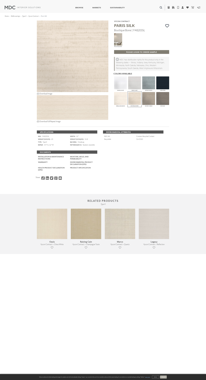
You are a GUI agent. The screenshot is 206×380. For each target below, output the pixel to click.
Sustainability (117, 7)
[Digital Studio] (92, 20)
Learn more (147, 377)
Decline (155, 377)
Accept (163, 377)
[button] (167, 26)
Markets (96, 7)
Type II (24, 16)
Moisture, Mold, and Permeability (79, 158)
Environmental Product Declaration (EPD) (81, 163)
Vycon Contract (33, 16)
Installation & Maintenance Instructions (51, 158)
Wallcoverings (15, 16)
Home (7, 16)
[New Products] (62, 20)
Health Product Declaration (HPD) (51, 169)
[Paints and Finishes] (133, 20)
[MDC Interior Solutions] (22, 7)
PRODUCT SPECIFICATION (80, 168)
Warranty (43, 162)
